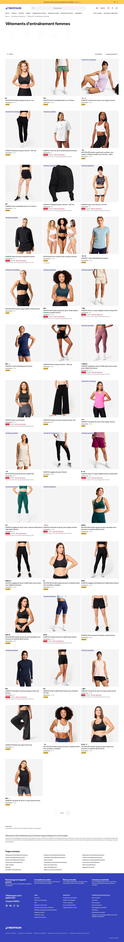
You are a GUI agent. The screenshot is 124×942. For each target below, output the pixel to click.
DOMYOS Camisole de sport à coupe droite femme (98, 691)
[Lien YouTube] (10, 905)
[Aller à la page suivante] (68, 813)
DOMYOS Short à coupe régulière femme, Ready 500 (99, 310)
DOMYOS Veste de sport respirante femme (20, 256)
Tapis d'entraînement (50, 867)
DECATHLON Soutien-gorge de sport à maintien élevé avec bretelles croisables (61, 584)
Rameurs (8, 867)
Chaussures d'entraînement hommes (93, 860)
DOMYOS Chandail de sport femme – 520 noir (58, 204)
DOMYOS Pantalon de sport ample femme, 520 (59, 420)
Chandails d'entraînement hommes (54, 857)
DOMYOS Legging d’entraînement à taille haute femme (100, 583)
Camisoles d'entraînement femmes (83, 42)
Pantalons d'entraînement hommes (54, 855)
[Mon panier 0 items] (117, 8)
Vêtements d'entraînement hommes (93, 855)
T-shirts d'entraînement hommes (92, 857)
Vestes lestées (48, 860)
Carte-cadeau (97, 13)
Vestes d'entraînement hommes (15, 857)
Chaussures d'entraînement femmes (16, 855)
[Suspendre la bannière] (114, 2)
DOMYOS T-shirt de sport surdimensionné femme (60, 150)
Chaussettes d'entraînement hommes (55, 862)
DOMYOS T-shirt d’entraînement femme (94, 258)
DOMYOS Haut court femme (15, 420)
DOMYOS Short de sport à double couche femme (98, 635)
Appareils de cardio (88, 867)
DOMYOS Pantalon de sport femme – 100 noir (20, 150)
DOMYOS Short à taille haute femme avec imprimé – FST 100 (61, 692)
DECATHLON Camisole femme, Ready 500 (19, 474)
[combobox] (112, 54)
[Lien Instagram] (14, 905)
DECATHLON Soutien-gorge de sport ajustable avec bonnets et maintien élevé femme (99, 528)
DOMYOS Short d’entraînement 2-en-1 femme (58, 100)
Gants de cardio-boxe (50, 865)
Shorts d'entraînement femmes (41, 42)
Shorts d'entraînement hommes (15, 860)
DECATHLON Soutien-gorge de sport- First (19, 100)
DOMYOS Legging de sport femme (55, 472)
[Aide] (108, 8)
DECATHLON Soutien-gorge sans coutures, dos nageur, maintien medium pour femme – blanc (97, 153)
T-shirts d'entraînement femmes (12, 42)
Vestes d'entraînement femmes (97, 42)
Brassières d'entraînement (55, 42)
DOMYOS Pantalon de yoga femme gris (18, 745)
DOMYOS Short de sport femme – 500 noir (57, 364)
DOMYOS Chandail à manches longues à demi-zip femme (22, 692)
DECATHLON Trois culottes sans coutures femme (60, 256)
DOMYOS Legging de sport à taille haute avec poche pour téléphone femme (99, 367)
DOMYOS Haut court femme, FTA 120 (93, 204)
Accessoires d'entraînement (91, 862)
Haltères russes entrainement (53, 869)
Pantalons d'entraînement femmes (69, 42)
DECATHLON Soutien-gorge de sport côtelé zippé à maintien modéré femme (60, 311)
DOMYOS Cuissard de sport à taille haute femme (59, 637)
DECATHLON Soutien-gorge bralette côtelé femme (22, 309)
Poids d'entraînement (88, 865)
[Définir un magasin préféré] (97, 8)
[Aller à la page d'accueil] (13, 8)
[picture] (24, 77)
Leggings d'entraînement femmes (26, 42)
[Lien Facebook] (6, 905)
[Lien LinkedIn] (18, 905)
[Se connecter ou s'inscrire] (113, 8)
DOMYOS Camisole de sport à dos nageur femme (98, 100)
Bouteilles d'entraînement (13, 869)
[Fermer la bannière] (117, 2)
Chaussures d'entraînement (13, 862)
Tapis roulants (9, 865)
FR (104, 8)
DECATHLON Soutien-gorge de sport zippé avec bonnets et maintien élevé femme (97, 747)
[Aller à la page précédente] (56, 813)
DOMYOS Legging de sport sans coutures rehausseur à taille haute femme (24, 528)
